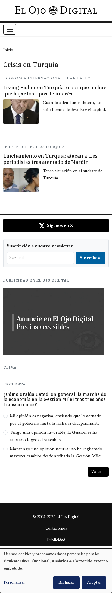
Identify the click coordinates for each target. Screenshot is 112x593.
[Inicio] (56, 10)
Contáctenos (56, 529)
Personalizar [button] (14, 583)
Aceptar (94, 583)
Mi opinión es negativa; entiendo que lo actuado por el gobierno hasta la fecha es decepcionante (55, 419)
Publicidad (56, 540)
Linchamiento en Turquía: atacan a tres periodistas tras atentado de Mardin (50, 159)
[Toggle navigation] (9, 29)
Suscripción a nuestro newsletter (40, 246)
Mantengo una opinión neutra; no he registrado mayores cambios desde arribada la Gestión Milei (56, 452)
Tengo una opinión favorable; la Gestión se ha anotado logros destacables (53, 436)
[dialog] (56, 570)
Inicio (8, 50)
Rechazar (66, 583)
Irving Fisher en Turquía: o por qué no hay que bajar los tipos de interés (54, 90)
